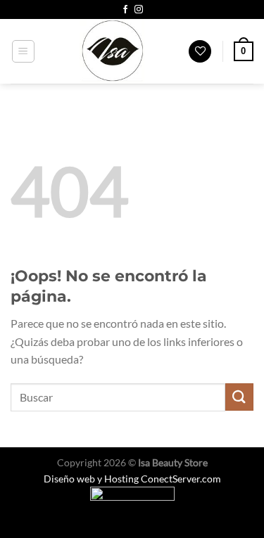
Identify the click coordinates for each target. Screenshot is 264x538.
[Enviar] (239, 397)
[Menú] (23, 51)
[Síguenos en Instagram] (138, 10)
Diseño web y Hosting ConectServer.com (132, 479)
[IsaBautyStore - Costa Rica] (111, 51)
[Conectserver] (132, 501)
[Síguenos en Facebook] (125, 10)
